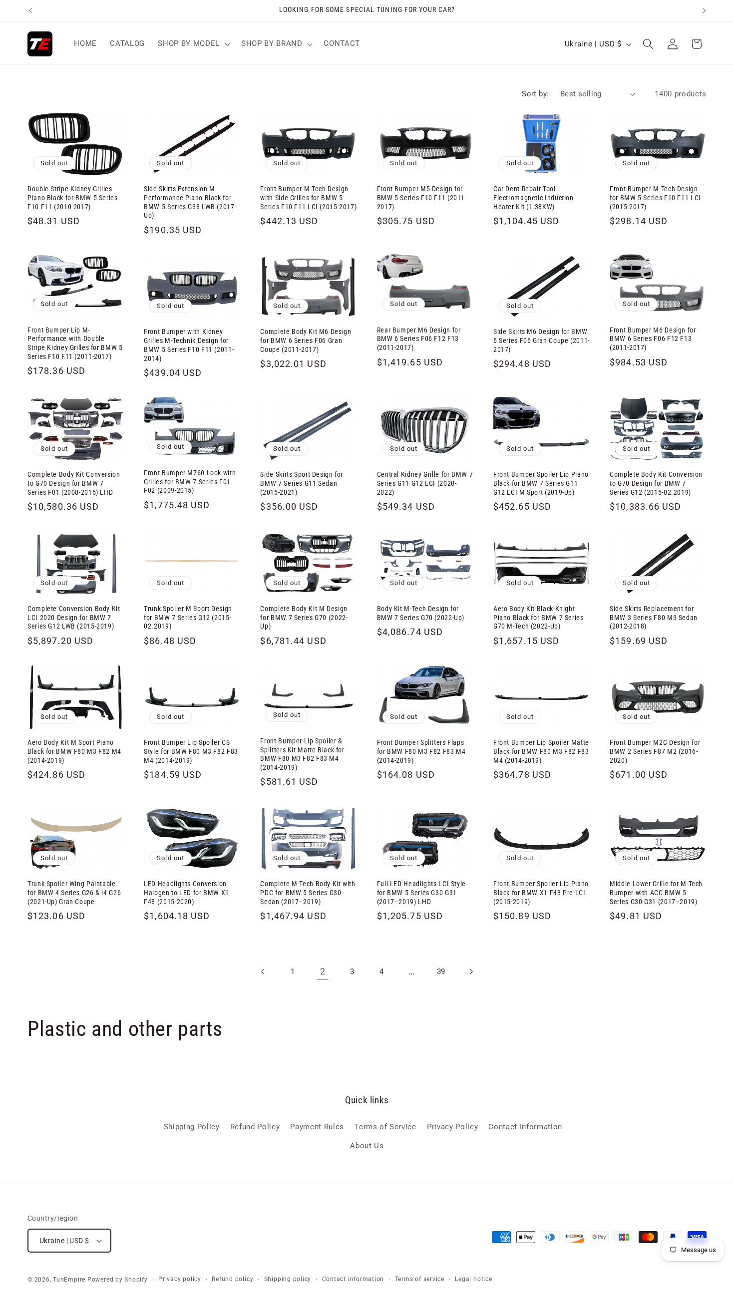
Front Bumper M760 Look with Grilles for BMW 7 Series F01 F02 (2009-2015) (190, 482)
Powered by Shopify (117, 1279)
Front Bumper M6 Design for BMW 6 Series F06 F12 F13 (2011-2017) (653, 339)
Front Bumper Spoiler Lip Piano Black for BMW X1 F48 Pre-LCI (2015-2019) (541, 893)
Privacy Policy (452, 1126)
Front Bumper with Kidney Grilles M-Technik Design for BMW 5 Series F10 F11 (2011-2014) (189, 344)
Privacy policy (179, 1279)
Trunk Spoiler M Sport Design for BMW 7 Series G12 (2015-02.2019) (188, 618)
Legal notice (473, 1279)
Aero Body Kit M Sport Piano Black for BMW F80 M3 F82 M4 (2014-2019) (74, 751)
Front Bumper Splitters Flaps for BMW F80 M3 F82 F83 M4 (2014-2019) (421, 751)
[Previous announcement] (30, 10)
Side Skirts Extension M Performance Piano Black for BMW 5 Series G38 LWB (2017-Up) (190, 202)
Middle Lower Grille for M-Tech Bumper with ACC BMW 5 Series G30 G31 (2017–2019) (656, 893)
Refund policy (232, 1279)
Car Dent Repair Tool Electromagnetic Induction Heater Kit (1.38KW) (533, 198)
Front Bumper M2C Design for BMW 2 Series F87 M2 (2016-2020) (655, 751)
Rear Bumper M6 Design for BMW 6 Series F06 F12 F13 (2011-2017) (419, 339)
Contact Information (525, 1126)
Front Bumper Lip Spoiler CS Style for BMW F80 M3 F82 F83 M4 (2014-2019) (191, 751)
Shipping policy (288, 1279)
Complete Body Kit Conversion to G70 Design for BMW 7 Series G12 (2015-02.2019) (656, 483)
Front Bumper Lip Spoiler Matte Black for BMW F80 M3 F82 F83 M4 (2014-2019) (541, 751)
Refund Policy (255, 1126)
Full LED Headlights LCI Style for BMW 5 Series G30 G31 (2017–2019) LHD (421, 893)
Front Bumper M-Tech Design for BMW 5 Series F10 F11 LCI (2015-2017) (655, 198)
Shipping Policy (192, 1126)
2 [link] (323, 971)
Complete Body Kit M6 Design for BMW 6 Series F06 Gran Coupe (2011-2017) (305, 340)
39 (441, 971)
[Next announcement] (704, 10)
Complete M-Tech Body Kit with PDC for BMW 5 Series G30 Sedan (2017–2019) (307, 893)
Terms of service (419, 1279)
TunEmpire (69, 1279)
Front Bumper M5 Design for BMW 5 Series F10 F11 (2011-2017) (422, 198)
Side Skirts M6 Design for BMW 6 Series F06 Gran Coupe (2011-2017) (541, 340)
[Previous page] (263, 971)
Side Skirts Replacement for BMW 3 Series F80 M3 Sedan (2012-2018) (654, 618)
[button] (192, 43)
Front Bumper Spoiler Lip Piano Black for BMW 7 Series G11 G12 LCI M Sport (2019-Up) (541, 483)
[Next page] (471, 971)
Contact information (353, 1279)
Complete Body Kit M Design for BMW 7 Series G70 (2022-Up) (304, 618)
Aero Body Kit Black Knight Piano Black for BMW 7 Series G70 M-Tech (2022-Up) (538, 618)
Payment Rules (317, 1126)
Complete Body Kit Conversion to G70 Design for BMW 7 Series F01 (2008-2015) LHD (73, 483)
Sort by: (535, 93)
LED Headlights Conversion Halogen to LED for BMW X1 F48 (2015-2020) (186, 893)
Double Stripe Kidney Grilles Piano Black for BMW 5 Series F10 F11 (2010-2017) (72, 198)
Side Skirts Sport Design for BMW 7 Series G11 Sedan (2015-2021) (301, 483)
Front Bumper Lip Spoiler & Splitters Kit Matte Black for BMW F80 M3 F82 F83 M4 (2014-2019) (302, 754)
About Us (366, 1145)
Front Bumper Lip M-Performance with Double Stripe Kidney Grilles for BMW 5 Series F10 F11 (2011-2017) (75, 343)
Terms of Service (385, 1126)
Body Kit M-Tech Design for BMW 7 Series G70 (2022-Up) (420, 613)
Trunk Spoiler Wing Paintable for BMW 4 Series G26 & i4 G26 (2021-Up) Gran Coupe (74, 893)
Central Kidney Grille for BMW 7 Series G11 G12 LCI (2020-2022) (425, 483)
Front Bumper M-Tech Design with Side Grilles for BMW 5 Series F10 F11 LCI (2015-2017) (308, 198)
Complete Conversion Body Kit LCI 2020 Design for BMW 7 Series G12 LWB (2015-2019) (73, 618)
